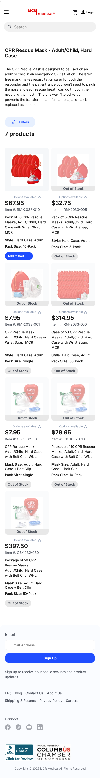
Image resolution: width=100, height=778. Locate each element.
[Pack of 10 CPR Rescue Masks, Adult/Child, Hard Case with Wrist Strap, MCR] (27, 169)
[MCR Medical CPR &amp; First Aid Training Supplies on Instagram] (18, 727)
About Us (54, 693)
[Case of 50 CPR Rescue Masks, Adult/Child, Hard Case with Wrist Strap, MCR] (73, 284)
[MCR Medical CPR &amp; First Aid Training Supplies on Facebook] (8, 727)
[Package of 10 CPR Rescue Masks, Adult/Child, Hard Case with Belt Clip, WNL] (73, 399)
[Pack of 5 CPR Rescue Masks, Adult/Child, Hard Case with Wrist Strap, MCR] (73, 169)
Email (10, 634)
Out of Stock (64, 256)
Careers (72, 700)
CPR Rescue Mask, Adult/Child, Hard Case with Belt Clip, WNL (23, 451)
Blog (18, 693)
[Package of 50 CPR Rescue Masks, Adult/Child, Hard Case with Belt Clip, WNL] (27, 513)
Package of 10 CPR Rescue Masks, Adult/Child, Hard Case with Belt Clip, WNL (73, 451)
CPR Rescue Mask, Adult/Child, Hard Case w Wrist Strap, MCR (25, 337)
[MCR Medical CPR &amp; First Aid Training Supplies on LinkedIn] (40, 727)
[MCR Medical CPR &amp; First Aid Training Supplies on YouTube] (29, 727)
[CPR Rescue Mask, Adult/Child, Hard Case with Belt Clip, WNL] (27, 399)
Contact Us (34, 693)
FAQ (8, 693)
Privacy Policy (50, 700)
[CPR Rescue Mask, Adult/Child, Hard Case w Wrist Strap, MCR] (27, 284)
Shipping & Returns (20, 700)
